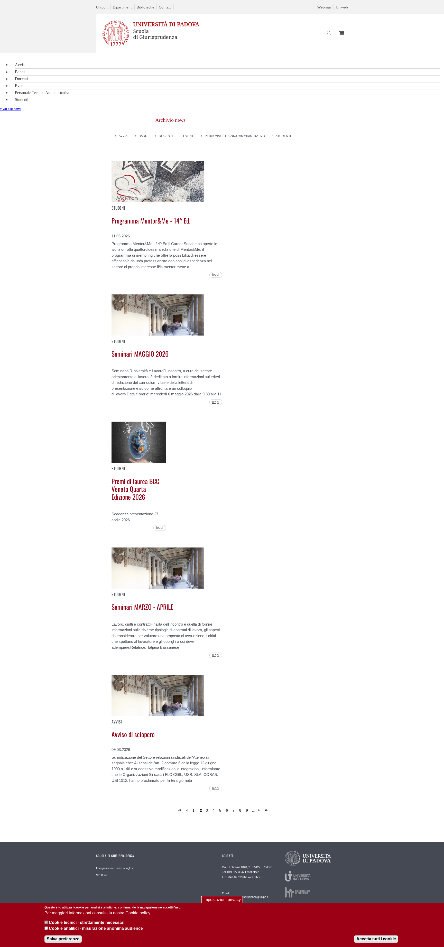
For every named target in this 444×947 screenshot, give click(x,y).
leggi (215, 274)
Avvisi (20, 64)
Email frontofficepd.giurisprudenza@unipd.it (245, 895)
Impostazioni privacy (222, 899)
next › (260, 810)
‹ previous (187, 810)
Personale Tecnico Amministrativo (42, 92)
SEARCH (338, 40)
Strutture (101, 875)
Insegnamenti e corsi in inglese (115, 868)
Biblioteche (145, 7)
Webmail (324, 7)
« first (180, 810)
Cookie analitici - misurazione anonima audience (96, 928)
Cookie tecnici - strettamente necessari (86, 923)
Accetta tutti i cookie (376, 939)
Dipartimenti (122, 7)
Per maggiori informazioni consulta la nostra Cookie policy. (97, 913)
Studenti (21, 99)
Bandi (20, 72)
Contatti (165, 7)
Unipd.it (102, 7)
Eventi (20, 85)
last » (267, 810)
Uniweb (342, 7)
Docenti (21, 79)
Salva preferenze (63, 939)
